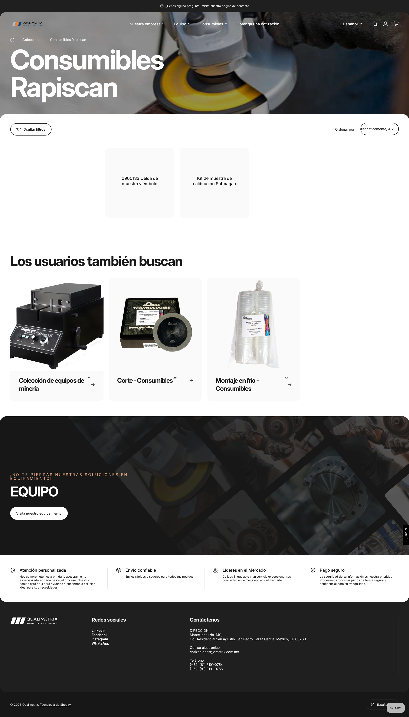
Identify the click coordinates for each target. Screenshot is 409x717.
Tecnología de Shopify (55, 704)
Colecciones (32, 40)
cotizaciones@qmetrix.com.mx (214, 652)
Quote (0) (406, 535)
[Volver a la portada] (12, 40)
